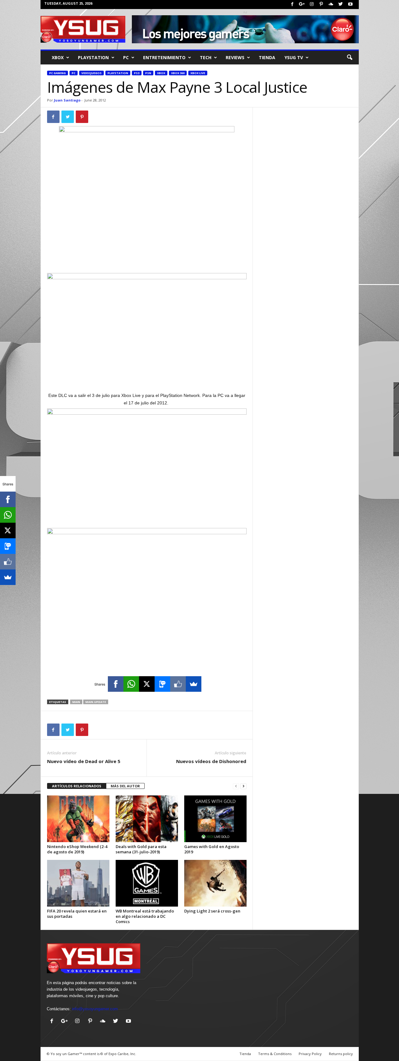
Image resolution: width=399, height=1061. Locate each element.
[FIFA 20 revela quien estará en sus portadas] (78, 883)
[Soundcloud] (331, 4)
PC (126, 57)
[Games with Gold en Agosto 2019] (215, 818)
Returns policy (341, 1053)
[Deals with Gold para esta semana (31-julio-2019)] (147, 818)
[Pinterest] (321, 4)
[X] (147, 684)
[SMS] (162, 684)
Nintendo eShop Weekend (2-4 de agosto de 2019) (77, 849)
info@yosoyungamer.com (95, 1009)
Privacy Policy (310, 1053)
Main (76, 702)
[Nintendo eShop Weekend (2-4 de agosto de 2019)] (78, 818)
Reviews (235, 57)
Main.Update (95, 702)
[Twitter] (340, 4)
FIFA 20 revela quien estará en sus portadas (77, 913)
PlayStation (93, 57)
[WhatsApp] (131, 684)
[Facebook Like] (178, 684)
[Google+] (302, 4)
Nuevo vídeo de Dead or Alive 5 (83, 761)
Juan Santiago (67, 100)
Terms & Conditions (274, 1053)
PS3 (136, 73)
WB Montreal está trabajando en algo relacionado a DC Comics (145, 916)
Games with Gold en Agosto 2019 (211, 849)
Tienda (267, 57)
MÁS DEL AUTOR (125, 786)
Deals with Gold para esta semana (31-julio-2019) (141, 849)
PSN (148, 73)
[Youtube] (350, 4)
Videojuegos (91, 73)
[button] (349, 57)
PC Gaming (57, 73)
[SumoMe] (193, 684)
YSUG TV (294, 57)
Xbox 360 (178, 73)
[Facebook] (292, 4)
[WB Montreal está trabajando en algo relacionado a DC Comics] (147, 883)
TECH (205, 57)
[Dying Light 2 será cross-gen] (215, 883)
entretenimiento (164, 57)
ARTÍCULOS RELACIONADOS (76, 786)
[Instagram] (311, 4)
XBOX (58, 57)
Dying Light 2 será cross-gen (212, 911)
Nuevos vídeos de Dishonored (211, 761)
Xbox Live (197, 73)
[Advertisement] (147, 257)
